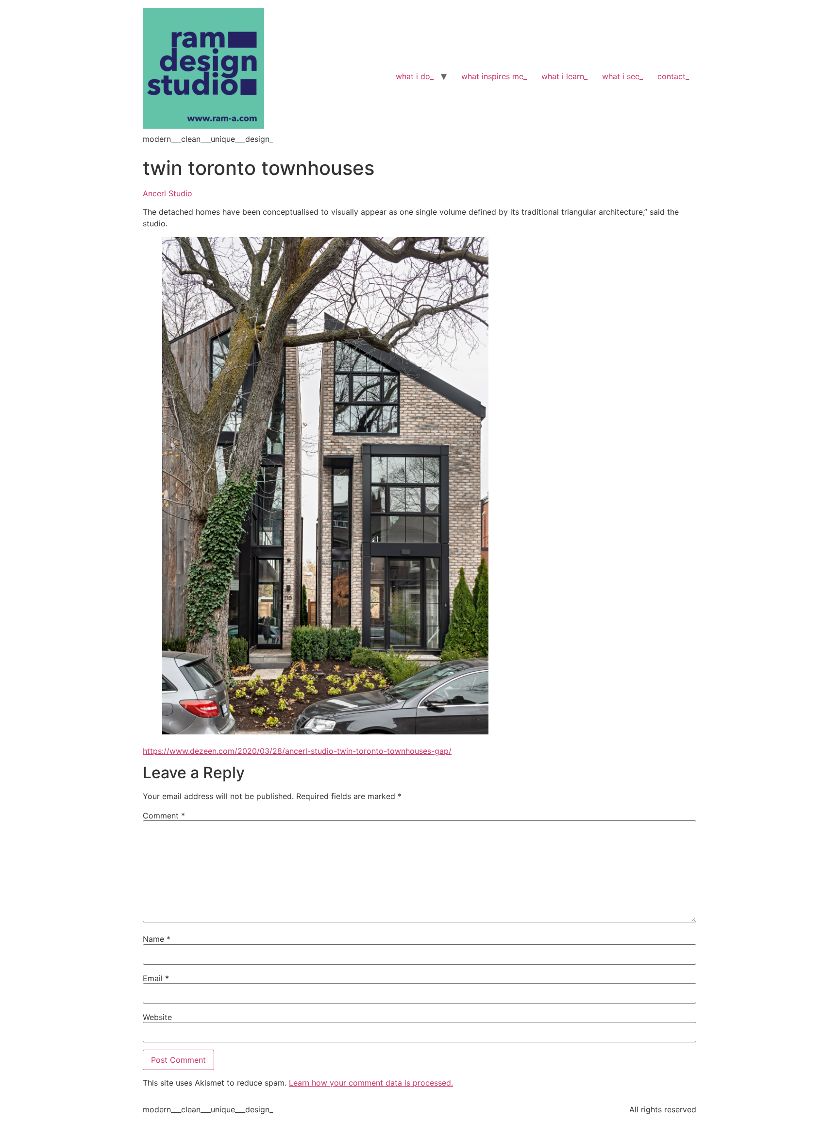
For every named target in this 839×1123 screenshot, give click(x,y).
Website (157, 1017)
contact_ (673, 76)
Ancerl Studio (167, 193)
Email (156, 978)
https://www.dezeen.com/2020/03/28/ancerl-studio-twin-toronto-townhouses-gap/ (297, 751)
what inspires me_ (494, 76)
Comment (164, 815)
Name (156, 939)
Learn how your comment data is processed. (371, 1083)
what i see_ (622, 76)
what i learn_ (564, 76)
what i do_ (415, 76)
